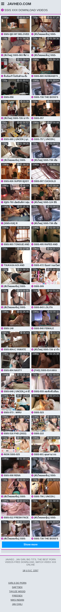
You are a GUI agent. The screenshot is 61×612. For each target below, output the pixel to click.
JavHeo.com (19, 4)
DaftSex (17, 587)
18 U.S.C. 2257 (30, 570)
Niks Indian (17, 600)
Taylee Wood (17, 591)
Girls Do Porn (17, 583)
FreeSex (17, 595)
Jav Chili (17, 604)
